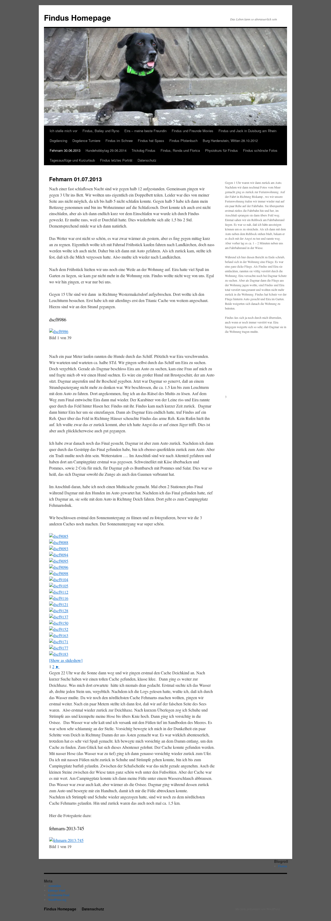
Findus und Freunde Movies (192, 130)
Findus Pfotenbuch (183, 140)
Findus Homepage (77, 17)
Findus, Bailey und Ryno (100, 130)
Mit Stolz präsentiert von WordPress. (258, 909)
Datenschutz (147, 160)
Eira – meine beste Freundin (145, 130)
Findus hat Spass (151, 140)
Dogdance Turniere (86, 140)
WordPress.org (57, 899)
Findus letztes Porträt (116, 160)
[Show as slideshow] (65, 660)
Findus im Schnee (119, 140)
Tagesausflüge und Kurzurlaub (72, 160)
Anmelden (54, 886)
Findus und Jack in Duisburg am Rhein (247, 130)
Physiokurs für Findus (221, 150)
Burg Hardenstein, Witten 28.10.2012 (230, 140)
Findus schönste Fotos (260, 150)
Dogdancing (58, 140)
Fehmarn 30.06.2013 (65, 150)
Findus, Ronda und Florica (180, 150)
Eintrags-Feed (56, 890)
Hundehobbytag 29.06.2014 (106, 150)
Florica (282, 866)
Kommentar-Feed (58, 895)
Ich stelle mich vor (63, 130)
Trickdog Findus (143, 150)
